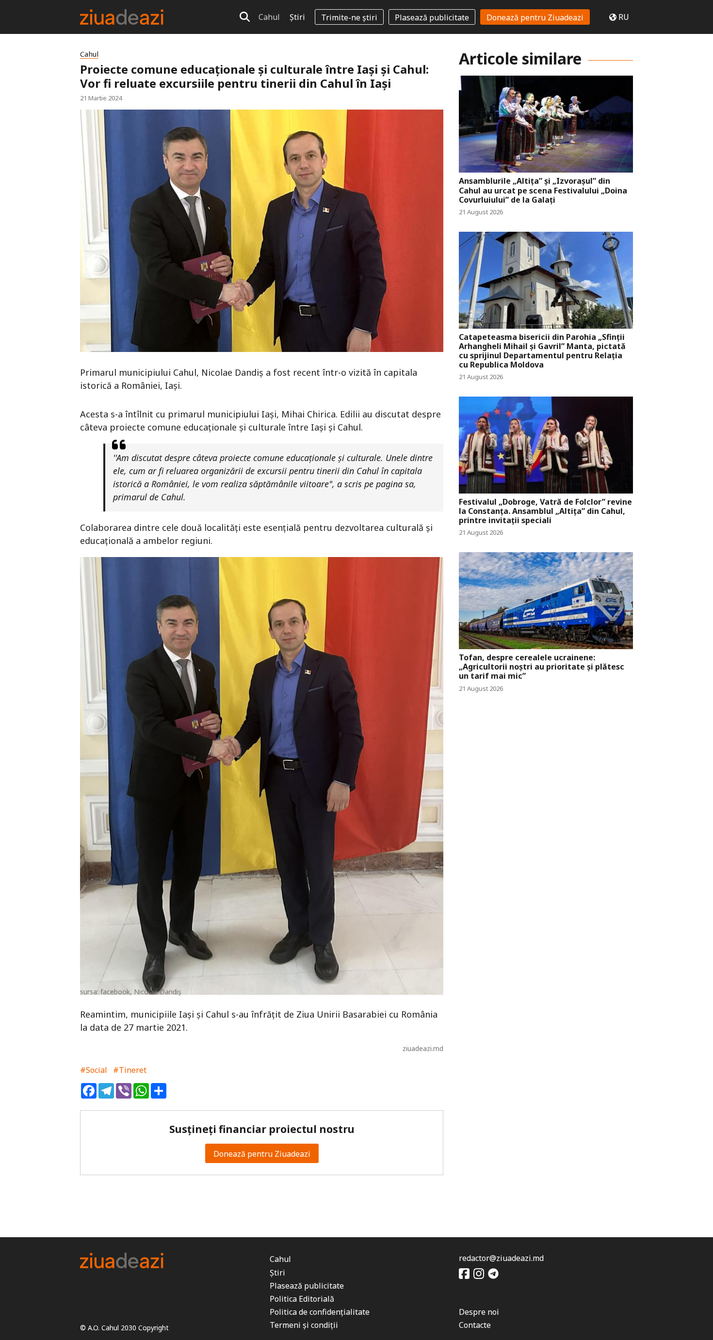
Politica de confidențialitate (320, 1312)
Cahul (269, 17)
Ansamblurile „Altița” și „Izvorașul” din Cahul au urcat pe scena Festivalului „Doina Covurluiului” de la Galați (543, 190)
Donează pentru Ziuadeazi (534, 17)
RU (623, 17)
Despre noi (479, 1312)
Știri (297, 17)
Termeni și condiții (304, 1325)
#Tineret (129, 1070)
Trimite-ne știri (349, 17)
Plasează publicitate (432, 17)
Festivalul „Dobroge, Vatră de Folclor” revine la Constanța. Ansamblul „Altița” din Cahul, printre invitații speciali (545, 511)
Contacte (475, 1325)
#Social (93, 1070)
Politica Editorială (302, 1298)
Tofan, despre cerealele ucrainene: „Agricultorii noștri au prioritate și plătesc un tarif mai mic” (541, 667)
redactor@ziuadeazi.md (501, 1258)
